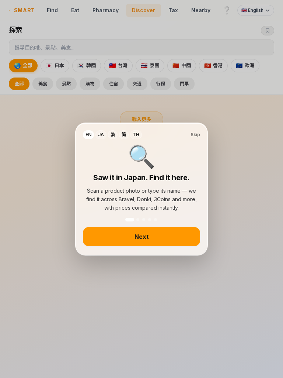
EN (88, 134)
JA (101, 134)
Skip (195, 134)
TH (136, 134)
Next (141, 236)
